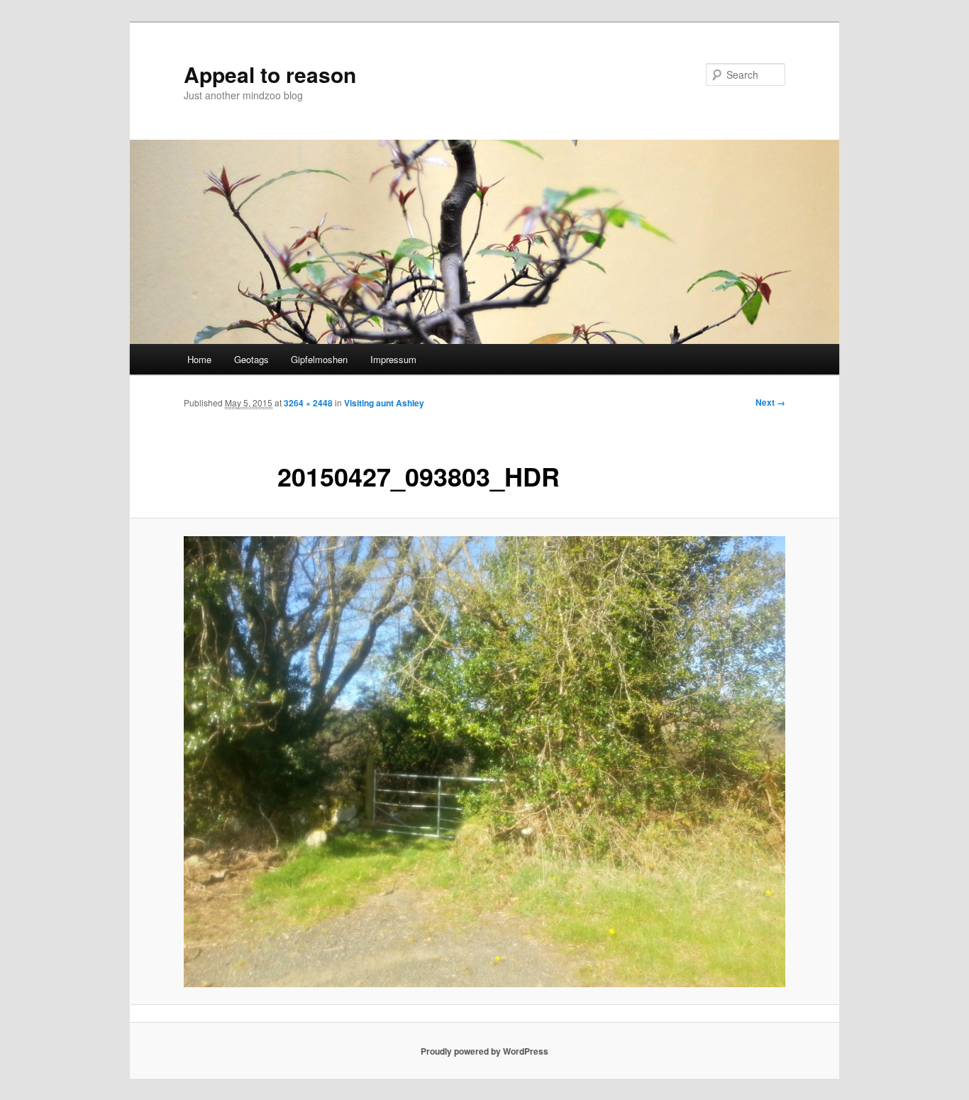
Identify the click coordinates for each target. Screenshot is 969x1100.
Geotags (251, 359)
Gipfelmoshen (319, 359)
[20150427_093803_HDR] (484, 761)
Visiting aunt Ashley (384, 402)
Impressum (393, 359)
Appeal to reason (270, 74)
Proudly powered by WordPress (484, 1051)
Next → (770, 402)
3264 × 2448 (308, 402)
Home (199, 359)
